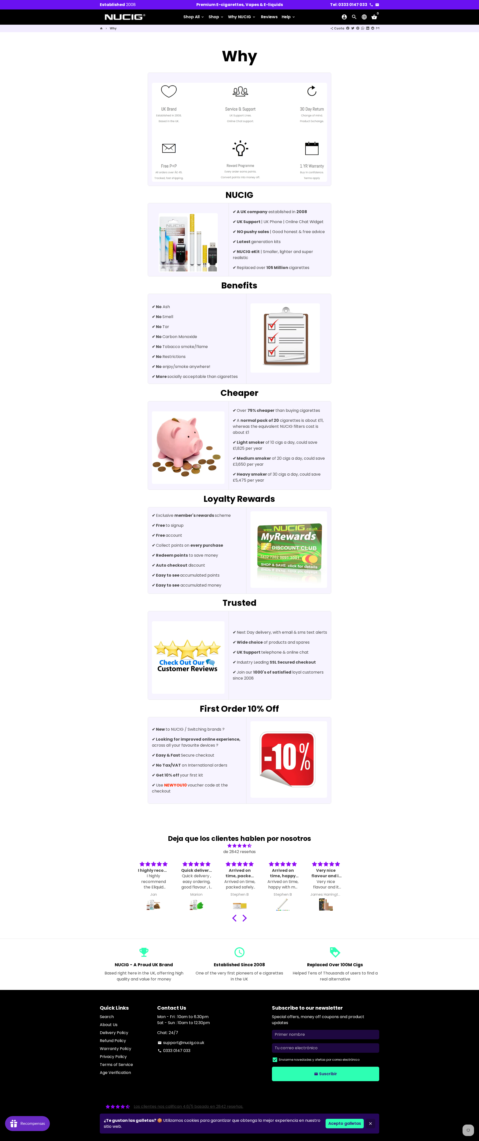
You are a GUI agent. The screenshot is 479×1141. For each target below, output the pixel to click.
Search (107, 1017)
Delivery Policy (114, 1033)
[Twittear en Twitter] (352, 28)
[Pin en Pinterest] (357, 28)
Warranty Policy (115, 1049)
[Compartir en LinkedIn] (367, 28)
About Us (109, 1025)
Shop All (194, 17)
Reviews (269, 17)
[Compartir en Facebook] (347, 28)
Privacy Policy (113, 1056)
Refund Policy (113, 1041)
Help (289, 17)
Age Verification (115, 1072)
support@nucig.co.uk (181, 1043)
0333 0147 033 (174, 1050)
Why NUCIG (242, 17)
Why (113, 28)
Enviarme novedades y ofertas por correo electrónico (319, 1059)
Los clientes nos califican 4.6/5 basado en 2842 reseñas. (188, 1106)
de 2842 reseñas (239, 852)
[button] (235, 918)
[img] (239, 846)
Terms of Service (116, 1064)
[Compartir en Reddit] (372, 28)
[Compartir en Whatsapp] (362, 28)
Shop (216, 17)
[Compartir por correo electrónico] (377, 28)
